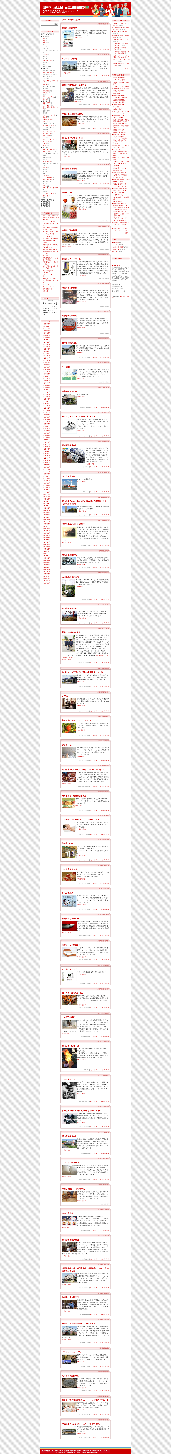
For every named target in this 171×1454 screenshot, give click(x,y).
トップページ (64, 20)
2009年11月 (46, 497)
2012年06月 (46, 426)
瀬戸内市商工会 (47, 289)
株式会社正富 (67, 893)
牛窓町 (45, 202)
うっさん (116, 245)
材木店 (45, 186)
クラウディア (67, 745)
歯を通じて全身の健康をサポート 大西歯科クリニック (85, 1400)
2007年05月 (46, 565)
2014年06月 (46, 378)
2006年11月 (46, 578)
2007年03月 (46, 569)
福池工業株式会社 (69, 1136)
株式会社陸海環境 (69, 28)
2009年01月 (46, 519)
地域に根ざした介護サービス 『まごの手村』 (81, 1424)
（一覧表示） (126, 68)
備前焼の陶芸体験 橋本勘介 (74, 85)
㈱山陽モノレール (69, 608)
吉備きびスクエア (48, 286)
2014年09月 (46, 376)
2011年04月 (46, 458)
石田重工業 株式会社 (70, 577)
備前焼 (45, 167)
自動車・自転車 (47, 119)
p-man (115, 251)
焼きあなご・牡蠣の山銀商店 (74, 796)
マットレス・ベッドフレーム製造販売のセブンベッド (50, 223)
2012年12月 (46, 412)
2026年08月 (46, 324)
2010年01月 (46, 492)
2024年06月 (46, 335)
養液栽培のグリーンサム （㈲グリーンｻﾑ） (80, 720)
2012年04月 (46, 431)
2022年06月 (46, 349)
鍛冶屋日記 (46, 284)
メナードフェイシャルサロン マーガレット (80, 819)
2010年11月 (46, 469)
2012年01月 (46, 437)
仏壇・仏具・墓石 (48, 97)
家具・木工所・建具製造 (50, 188)
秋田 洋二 (116, 249)
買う (44, 68)
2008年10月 (46, 526)
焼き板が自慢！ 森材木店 (50, 245)
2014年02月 (46, 385)
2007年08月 (46, 558)
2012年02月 (46, 435)
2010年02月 (46, 490)
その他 (45, 54)
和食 (44, 38)
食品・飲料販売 (47, 72)
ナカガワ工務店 (68, 1017)
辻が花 (65, 696)
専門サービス (47, 141)
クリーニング (47, 105)
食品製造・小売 (47, 60)
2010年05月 (46, 483)
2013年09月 (46, 392)
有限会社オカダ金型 (70, 1240)
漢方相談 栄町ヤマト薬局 (50, 231)
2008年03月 (46, 542)
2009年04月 (46, 512)
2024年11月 (46, 331)
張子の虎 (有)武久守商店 (73, 993)
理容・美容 (46, 103)
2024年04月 (46, 338)
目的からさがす (46, 34)
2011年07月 (46, 451)
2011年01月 (46, 465)
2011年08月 (46, 449)
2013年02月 (46, 408)
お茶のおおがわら (69, 391)
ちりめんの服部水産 (70, 1376)
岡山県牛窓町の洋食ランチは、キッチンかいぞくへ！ (84, 770)
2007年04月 (46, 567)
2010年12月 (46, 467)
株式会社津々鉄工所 (70, 1297)
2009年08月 (46, 503)
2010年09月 (46, 474)
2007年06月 (46, 562)
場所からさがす (75, 20)
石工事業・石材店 (48, 194)
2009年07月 (46, 506)
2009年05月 (46, 510)
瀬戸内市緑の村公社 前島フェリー (76, 524)
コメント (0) (93, 49)
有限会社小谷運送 (69, 169)
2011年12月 (46, 440)
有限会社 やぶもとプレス (72, 138)
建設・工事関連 (47, 180)
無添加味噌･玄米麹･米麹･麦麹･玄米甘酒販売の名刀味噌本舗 (51, 217)
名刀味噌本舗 (67, 1213)
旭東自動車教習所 (69, 555)
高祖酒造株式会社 (69, 445)
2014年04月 (46, 383)
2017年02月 (46, 369)
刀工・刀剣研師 (47, 177)
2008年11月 (46, 524)
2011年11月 (46, 442)
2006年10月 (46, 581)
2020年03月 (46, 360)
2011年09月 (46, 447)
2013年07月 (46, 397)
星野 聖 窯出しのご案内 (120, 39)
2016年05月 (46, 372)
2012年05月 (46, 428)
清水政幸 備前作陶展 (120, 31)
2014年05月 (46, 381)
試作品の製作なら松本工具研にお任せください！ (82, 1111)
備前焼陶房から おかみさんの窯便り (50, 259)
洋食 (44, 40)
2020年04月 (46, 358)
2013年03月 (46, 406)
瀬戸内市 (45, 291)
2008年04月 (46, 540)
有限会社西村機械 (69, 230)
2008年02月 (46, 544)
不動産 (45, 143)
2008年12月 (46, 522)
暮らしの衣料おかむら (71, 632)
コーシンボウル (68, 476)
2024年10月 (46, 333)
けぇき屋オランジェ (70, 869)
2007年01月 (46, 574)
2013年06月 (46, 399)
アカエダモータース (70, 1079)
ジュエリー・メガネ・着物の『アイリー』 (79, 417)
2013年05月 (46, 401)
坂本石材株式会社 (69, 343)
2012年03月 (46, 433)
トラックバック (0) (103, 49)
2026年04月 (46, 326)
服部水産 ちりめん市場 (50, 249)
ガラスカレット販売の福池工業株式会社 (50, 228)
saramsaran (67, 193)
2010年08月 (46, 476)
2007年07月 (46, 560)
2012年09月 (46, 419)
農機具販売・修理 (48, 125)
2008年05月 (46, 537)
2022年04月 (46, 351)
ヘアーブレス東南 (69, 59)
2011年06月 (46, 453)
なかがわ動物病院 (69, 316)
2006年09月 (46, 583)
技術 (44, 147)
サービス (45, 101)
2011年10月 (46, 444)
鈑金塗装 (45, 121)
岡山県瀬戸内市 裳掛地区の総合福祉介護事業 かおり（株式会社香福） (121, 121)
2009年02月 (46, 517)
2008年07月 (46, 533)
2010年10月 (46, 472)
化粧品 (45, 84)
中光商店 (116, 242)
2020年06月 (46, 356)
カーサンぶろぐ (47, 236)
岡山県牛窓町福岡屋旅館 (50, 238)
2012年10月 (46, 417)
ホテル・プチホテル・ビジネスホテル (50, 132)
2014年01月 (46, 387)
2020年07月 (46, 353)
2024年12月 (46, 328)
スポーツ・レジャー (49, 139)
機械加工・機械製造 (49, 149)
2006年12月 (46, 576)
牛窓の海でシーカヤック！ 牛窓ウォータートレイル (50, 280)
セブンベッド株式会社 (71, 945)
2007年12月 (46, 549)
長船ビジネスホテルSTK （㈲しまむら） (79, 1323)
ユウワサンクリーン (70, 1163)
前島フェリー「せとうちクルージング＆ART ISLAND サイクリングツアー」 (121, 58)
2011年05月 (46, 456)
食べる (45, 36)
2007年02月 (46, 572)
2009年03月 (46, 515)
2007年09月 (46, 556)
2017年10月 (46, 365)
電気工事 (45, 196)
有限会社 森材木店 (70, 1046)
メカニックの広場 (48, 234)
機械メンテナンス (48, 151)
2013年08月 (46, 394)
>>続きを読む (78, 37)
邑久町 (45, 204)
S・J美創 (66, 367)
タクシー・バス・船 (49, 115)
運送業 (45, 117)
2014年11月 (46, 374)
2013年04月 (46, 403)
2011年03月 (46, 460)
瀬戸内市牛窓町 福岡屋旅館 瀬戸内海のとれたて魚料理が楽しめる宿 (121, 207)
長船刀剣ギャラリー (70, 919)
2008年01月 (46, 547)
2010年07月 (46, 478)
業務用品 (45, 93)
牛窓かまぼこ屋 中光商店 (72, 114)
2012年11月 (46, 415)
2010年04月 (46, 485)
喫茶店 (45, 42)
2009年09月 (46, 501)
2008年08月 (46, 531)
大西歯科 (45, 255)
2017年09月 (46, 367)
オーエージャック (69, 969)
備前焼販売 (46, 91)
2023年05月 (46, 344)
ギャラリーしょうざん (71, 1352)
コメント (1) (93, 128)
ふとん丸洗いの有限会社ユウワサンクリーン (50, 267)
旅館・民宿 (46, 135)
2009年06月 (46, 508)
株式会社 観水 (118, 247)
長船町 (45, 206)
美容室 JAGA (67, 843)
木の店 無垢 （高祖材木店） (74, 1189)
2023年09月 (46, 340)
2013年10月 (46, 390)
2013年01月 (46, 410)
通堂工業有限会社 (69, 288)
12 (50, 308)
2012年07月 (46, 424)
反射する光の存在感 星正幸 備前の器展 (121, 53)
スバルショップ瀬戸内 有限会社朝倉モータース (82, 672)
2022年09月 (46, 347)
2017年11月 (46, 362)
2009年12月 (46, 494)
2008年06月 (46, 535)
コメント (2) (93, 883)
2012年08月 (46, 422)
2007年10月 (46, 553)
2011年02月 (46, 462)
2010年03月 (46, 487)
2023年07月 (46, 342)
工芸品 (45, 175)
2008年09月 (46, 528)
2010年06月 (46, 481)
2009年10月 (46, 499)
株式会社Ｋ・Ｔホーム (71, 259)
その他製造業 (47, 161)
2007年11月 (46, 551)
